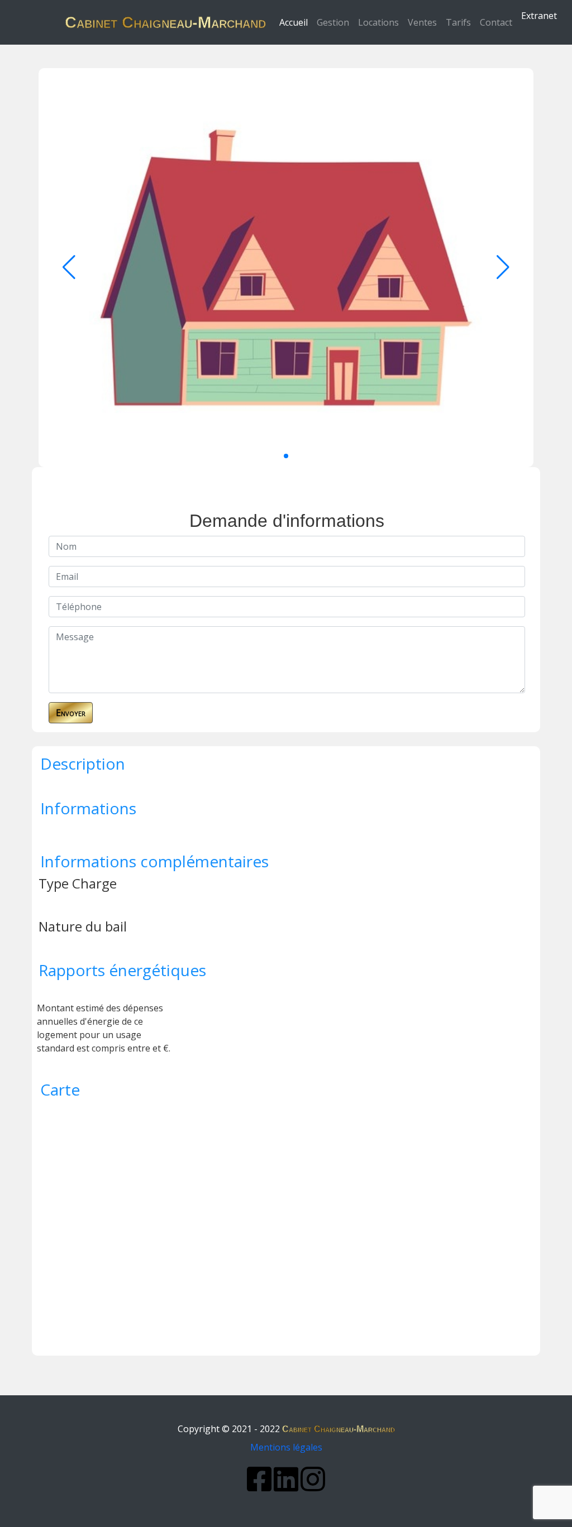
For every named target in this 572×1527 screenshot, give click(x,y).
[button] (286, 456)
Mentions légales (286, 1447)
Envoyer (70, 713)
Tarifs (458, 22)
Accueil (295, 22)
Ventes (422, 22)
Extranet (539, 15)
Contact (496, 22)
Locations (378, 22)
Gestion (333, 22)
